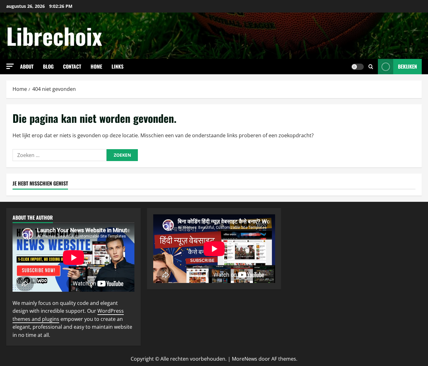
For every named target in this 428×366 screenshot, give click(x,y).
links (117, 66)
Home (96, 66)
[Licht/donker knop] (357, 67)
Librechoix (54, 35)
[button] (10, 66)
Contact (72, 66)
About (27, 66)
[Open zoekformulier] (370, 66)
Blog (48, 66)
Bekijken (407, 66)
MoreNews (244, 358)
